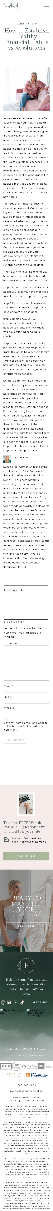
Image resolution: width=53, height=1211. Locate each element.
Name (9, 686)
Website (9, 707)
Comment (11, 643)
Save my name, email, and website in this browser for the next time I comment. (26, 726)
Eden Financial (26, 23)
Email (8, 697)
